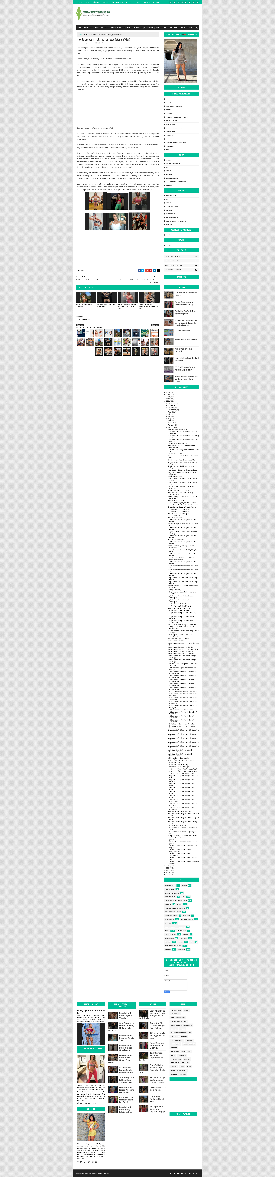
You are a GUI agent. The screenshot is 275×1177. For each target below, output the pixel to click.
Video (168, 150)
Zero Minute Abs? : (174, 762)
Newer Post (80, 325)
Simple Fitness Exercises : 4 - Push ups (181, 651)
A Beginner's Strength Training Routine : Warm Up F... (181, 800)
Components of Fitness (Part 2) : (179, 511)
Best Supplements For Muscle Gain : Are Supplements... (182, 717)
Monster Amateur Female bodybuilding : (183, 350)
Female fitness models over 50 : (179, 429)
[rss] (185, 2)
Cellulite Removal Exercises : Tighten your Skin (182, 832)
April (169, 421)
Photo (138, 2)
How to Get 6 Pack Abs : (176, 517)
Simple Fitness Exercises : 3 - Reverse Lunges (183, 649)
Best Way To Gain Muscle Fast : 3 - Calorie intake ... (182, 859)
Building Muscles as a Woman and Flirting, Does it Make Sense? (127, 306)
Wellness (138, 27)
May (169, 418)
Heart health (170, 214)
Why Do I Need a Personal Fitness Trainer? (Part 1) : (182, 839)
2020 (168, 868)
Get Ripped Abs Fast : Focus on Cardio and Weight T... (182, 463)
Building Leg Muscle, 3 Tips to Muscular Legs (91, 1011)
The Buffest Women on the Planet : (186, 339)
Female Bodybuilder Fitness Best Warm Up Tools (126, 1038)
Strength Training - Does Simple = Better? (182, 836)
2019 (168, 870)
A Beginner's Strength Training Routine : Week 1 (181, 788)
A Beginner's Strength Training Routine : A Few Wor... (182, 804)
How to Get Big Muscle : (176, 500)
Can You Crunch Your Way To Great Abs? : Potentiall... (182, 695)
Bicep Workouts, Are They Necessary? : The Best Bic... (183, 440)
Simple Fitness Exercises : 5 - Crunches (181, 654)
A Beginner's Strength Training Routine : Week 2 (181, 792)
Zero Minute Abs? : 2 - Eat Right (178, 767)
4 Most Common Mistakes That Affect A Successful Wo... (182, 672)
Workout (156, 2)
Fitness (159, 27)
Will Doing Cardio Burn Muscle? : (179, 758)
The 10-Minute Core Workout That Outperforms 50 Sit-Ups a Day (151, 1056)
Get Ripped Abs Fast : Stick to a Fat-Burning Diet (183, 457)
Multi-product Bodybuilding (176, 182)
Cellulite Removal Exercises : (177, 825)
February (171, 425)
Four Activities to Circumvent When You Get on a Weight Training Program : (187, 379)
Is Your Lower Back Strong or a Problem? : (182, 625)
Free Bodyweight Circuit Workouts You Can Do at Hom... (183, 497)
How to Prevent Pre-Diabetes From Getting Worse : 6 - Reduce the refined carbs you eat (186, 323)
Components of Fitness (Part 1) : (179, 509)
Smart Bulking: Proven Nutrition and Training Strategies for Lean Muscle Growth (121, 1027)
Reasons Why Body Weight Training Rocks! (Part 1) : (182, 479)
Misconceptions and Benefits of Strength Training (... (182, 657)
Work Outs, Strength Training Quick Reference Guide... (180, 755)
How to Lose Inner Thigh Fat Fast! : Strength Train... (183, 822)
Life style (147, 2)
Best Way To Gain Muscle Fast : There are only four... (182, 847)
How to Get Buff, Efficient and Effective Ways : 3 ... (183, 743)
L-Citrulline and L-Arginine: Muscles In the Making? (182, 669)
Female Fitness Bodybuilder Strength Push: (84, 305)
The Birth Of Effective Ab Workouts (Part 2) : (183, 771)
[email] (189, 2)
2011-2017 (98, 1173)
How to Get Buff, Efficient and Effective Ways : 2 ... (183, 739)
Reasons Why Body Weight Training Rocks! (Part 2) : (182, 483)
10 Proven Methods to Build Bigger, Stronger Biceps (157, 1035)
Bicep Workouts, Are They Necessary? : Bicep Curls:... (183, 436)
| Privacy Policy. (105, 1173)
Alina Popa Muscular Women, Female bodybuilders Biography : (158, 1109)
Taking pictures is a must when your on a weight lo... (182, 593)
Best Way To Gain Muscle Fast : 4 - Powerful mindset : (183, 863)
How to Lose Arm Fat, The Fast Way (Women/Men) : (180, 493)
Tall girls (174, 27)
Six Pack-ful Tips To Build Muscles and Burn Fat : (183, 525)
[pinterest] (197, 2)
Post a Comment (84, 319)
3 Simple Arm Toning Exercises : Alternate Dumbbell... (182, 617)
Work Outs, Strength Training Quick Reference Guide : (180, 751)
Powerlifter (170, 146)
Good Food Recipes (172, 206)
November (172, 405)
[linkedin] (89, 1103)
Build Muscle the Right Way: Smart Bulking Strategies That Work (157, 1080)
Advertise (96, 2)
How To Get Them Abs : (176, 540)
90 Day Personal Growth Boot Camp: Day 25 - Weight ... (183, 632)
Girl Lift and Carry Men (174, 128)
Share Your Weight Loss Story (122, 2)
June (169, 416)
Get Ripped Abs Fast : (175, 454)
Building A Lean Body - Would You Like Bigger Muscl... (181, 628)
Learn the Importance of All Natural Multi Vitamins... (182, 473)
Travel (168, 245)
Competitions (170, 131)
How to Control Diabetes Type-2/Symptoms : (183, 507)
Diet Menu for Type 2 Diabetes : (179, 639)
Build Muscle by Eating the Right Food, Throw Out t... (183, 451)
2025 (168, 394)
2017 (168, 874)
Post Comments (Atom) (93, 327)
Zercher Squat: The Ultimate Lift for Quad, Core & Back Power (157, 1025)
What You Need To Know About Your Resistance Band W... (181, 559)
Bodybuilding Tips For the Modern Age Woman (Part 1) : (186, 312)
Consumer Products (173, 163)
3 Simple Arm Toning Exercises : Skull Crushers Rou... (180, 621)
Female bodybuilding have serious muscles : (186, 293)
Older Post (155, 325)
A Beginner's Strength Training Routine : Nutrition (181, 780)
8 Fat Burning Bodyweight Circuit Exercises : (183, 503)
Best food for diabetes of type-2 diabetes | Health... (183, 521)
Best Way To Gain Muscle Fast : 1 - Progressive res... (180, 851)
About (87, 2)
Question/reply (171, 121)
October (171, 408)
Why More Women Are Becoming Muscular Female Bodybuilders (126, 1070)
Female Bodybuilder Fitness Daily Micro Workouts (125, 1015)
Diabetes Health (188, 27)
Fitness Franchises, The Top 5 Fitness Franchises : (181, 547)
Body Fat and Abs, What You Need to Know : (183, 505)
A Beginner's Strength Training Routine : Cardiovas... (181, 808)
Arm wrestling (171, 139)
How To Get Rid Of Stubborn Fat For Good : (183, 608)
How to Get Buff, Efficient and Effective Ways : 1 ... (183, 735)
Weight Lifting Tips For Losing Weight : (181, 760)
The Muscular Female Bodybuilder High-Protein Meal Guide (148, 306)
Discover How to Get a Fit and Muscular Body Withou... (181, 447)
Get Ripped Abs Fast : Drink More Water (181, 460)
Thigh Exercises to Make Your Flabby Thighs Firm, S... (183, 579)
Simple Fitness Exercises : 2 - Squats (180, 647)
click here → (81, 1100)
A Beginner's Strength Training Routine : (181, 773)
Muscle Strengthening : (175, 476)
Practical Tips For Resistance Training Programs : (181, 487)
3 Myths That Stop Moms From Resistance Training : (183, 533)
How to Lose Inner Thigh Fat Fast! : (180, 811)
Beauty (168, 160)
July (169, 414)
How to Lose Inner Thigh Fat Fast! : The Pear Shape (183, 814)
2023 (168, 399)
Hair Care (169, 174)
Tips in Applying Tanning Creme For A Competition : (181, 636)
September (172, 410)
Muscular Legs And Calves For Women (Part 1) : (183, 567)
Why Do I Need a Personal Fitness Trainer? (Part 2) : (182, 843)
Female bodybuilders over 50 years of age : (183, 470)
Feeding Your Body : (175, 590)
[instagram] (182, 2)
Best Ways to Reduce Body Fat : (179, 490)
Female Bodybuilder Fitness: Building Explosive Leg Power (125, 1109)
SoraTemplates (84, 1173)
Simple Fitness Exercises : (176, 641)
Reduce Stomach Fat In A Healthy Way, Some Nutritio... (183, 551)
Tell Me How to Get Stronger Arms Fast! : (182, 724)
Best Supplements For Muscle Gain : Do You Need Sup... (183, 713)
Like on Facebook (172, 261)
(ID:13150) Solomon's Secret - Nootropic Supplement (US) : (185, 368)
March (170, 423)
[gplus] (178, 2)
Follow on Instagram (173, 270)
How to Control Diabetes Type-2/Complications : (178, 514)
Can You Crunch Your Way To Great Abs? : (182, 692)
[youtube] (193, 2)
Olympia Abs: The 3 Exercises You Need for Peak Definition (126, 1090)
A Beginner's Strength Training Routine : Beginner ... (181, 784)
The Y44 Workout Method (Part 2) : (180, 606)
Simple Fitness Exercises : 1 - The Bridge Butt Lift (183, 644)
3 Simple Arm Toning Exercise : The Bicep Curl (182, 613)
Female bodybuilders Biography (177, 117)
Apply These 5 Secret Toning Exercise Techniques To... (181, 597)
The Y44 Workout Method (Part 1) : (180, 604)
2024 (168, 397)
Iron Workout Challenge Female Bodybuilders (106, 305)
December (172, 403)
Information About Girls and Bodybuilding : (158, 1088)
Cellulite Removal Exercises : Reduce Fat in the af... (182, 828)
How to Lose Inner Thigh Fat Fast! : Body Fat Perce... (183, 818)
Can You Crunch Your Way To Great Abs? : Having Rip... (182, 707)
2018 (168, 872)
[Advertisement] (118, 109)
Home (79, 2)
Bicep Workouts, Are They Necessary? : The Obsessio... (183, 432)
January (171, 427)
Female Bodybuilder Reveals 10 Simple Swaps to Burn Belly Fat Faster (152, 1069)
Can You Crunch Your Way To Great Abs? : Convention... (182, 699)
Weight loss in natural (174, 106)
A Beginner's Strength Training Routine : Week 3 (181, 796)
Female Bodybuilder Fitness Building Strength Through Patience (120, 1059)
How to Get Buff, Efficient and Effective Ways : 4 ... (183, 747)
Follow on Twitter (172, 256)
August (170, 412)
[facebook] (174, 2)
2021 (168, 866)
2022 (168, 401)
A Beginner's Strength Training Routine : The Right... (183, 776)
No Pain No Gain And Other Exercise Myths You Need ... (183, 586)
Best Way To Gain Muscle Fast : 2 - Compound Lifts (180, 855)
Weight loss (116, 27)
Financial (169, 235)
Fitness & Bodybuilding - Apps (176, 142)
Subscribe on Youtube (174, 265)
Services (186, 934)
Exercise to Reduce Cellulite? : (178, 444)
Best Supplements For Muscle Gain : (180, 710)
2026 (168, 392)
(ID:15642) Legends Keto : (183, 330)
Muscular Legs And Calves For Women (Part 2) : (183, 571)
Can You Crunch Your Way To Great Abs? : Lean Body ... (182, 703)
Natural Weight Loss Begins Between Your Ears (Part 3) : (184, 303)
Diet (166, 27)
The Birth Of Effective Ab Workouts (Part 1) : (183, 769)
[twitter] (170, 2)
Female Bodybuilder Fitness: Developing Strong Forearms (125, 1048)
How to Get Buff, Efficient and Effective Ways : (183, 731)
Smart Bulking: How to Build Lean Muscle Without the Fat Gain (126, 1080)
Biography (148, 27)
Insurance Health (172, 178)
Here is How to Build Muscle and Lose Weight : (181, 467)
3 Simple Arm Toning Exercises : (179, 610)
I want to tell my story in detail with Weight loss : (187, 359)
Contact (105, 2)
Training (95, 27)
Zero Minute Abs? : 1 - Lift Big (178, 764)
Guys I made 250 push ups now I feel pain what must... (182, 665)
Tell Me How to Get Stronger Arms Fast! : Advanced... (182, 727)
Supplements (170, 124)
